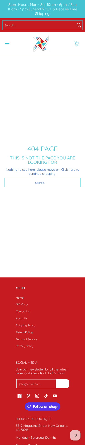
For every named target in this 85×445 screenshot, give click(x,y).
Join (62, 383)
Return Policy (24, 332)
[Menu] (7, 43)
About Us (21, 318)
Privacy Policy (24, 346)
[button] (76, 43)
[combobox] (38, 25)
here (72, 170)
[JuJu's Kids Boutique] (41, 43)
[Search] (79, 25)
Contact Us (23, 311)
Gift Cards (22, 304)
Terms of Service (26, 339)
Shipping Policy (25, 325)
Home (20, 297)
